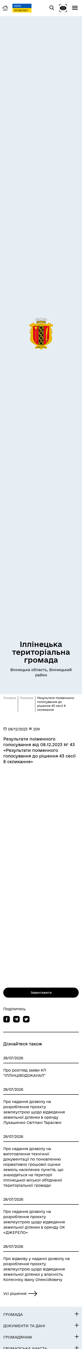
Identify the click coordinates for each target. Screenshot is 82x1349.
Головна (9, 698)
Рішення (26, 698)
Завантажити (41, 992)
